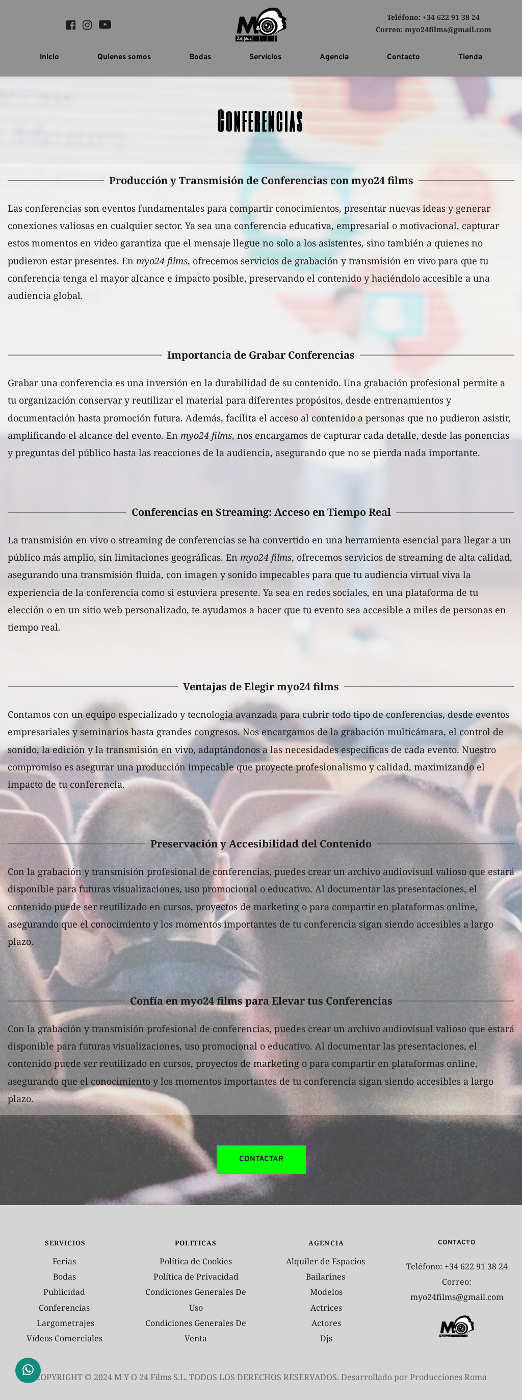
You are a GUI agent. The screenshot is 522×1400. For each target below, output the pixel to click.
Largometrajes (65, 1323)
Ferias (65, 1261)
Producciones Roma (448, 1377)
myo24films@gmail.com (448, 29)
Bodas (65, 1276)
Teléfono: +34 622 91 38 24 (433, 17)
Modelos (326, 1291)
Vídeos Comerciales (64, 1338)
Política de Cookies (196, 1261)
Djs (326, 1338)
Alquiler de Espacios (326, 1261)
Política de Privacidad (196, 1276)
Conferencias (65, 1307)
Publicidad (65, 1291)
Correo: (390, 29)
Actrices (326, 1307)
